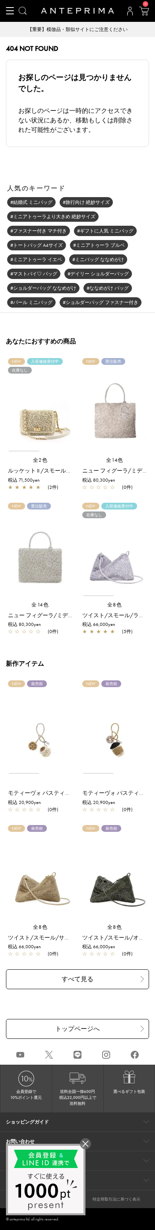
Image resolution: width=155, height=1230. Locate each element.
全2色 (40, 460)
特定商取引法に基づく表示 (116, 1199)
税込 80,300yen (98, 480)
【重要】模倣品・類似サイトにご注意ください (54, 29)
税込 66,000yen (98, 624)
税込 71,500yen (24, 480)
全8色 (114, 604)
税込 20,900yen (24, 802)
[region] (40, 408)
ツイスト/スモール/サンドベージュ (53, 937)
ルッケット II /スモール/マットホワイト (58, 470)
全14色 (115, 460)
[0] (144, 13)
